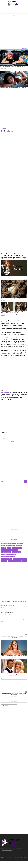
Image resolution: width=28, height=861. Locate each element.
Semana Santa (17, 561)
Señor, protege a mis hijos (6, 614)
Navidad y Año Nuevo (17, 547)
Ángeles (24, 561)
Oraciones (3, 128)
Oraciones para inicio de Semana (8, 554)
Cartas (3, 545)
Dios (8, 545)
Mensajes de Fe (5, 392)
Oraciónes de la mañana (6, 558)
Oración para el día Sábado (7, 610)
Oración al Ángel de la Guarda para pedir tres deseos (13, 607)
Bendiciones (4, 543)
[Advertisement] (14, 31)
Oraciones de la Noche (6, 552)
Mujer (9, 547)
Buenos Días (20, 543)
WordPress (21, 857)
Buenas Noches (12, 543)
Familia (12, 545)
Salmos (10, 561)
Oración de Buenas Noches (7, 612)
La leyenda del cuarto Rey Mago (8, 605)
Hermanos (19, 545)
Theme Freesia (16, 857)
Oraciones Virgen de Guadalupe (8, 556)
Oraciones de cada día (12, 549)
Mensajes (3, 547)
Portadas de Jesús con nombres (20, 558)
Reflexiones (4, 561)
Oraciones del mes (16, 552)
